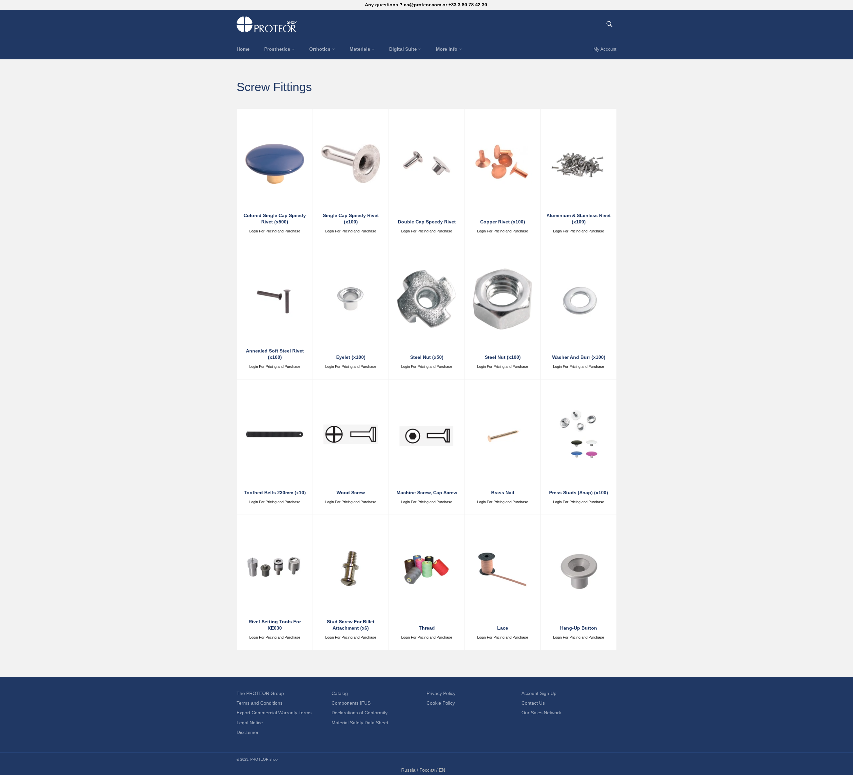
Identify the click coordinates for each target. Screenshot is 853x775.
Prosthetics (278, 49)
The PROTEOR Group (260, 693)
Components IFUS (351, 703)
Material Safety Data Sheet (360, 722)
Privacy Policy (440, 693)
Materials (361, 49)
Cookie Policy (440, 703)
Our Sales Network (541, 712)
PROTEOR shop (264, 759)
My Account (604, 49)
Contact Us (533, 703)
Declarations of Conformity (360, 712)
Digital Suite (403, 49)
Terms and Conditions (260, 703)
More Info (447, 49)
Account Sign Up (538, 693)
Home (243, 49)
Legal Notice (250, 722)
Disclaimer (248, 732)
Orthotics (320, 49)
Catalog (340, 693)
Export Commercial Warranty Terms (274, 712)
